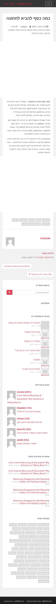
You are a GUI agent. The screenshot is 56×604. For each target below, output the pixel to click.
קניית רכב (21, 569)
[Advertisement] (28, 69)
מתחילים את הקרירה (31, 368)
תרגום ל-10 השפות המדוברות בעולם (24, 322)
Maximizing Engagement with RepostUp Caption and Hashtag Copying (31, 480)
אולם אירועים (43, 524)
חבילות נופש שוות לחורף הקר (29, 422)
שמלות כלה (32, 577)
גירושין (39, 528)
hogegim (23, 26)
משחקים (45, 565)
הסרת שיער (30, 533)
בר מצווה (46, 220)
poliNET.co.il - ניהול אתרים (14, 601)
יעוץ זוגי (45, 557)
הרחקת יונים (43, 537)
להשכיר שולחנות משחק (27, 443)
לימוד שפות (44, 561)
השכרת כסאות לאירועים (28, 537)
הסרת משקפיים (42, 533)
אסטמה (36, 359)
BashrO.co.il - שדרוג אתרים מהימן (39, 601)
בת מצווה (23, 220)
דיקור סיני (16, 528)
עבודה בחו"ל (23, 565)
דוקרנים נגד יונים (29, 528)
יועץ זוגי (20, 553)
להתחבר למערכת (43, 257)
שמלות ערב (21, 577)
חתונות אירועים (44, 30)
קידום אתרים (32, 569)
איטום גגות (32, 524)
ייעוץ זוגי (12, 553)
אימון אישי (22, 524)
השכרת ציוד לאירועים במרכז (20, 541)
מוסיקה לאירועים (32, 561)
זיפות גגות (23, 549)
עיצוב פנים (13, 565)
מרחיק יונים (19, 561)
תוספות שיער (43, 581)
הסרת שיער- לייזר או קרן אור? (41, 274)
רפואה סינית (30, 573)
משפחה (11, 30)
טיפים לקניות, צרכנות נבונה (26, 30)
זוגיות (13, 26)
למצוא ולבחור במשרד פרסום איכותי (32, 432)
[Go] (9, 292)
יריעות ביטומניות (34, 557)
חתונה (15, 220)
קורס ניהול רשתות (32, 331)
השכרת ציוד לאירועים (40, 541)
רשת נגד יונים (43, 577)
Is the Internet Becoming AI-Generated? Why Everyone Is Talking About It (25, 399)
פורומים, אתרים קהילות (41, 33)
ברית (38, 220)
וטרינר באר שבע (21, 545)
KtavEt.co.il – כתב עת (18, 3)
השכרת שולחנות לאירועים (39, 545)
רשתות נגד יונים (17, 573)
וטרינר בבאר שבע (42, 549)
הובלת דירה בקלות (32, 341)
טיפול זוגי (29, 553)
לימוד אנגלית (21, 557)
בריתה (31, 220)
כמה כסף (46, 224)
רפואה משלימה (42, 573)
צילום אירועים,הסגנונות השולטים (16, 266)
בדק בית (13, 524)
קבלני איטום (44, 569)
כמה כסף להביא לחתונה (31, 224)
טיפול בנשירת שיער (41, 553)
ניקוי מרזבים (35, 565)
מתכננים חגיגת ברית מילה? (28, 411)
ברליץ (46, 528)
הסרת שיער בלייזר (17, 533)
